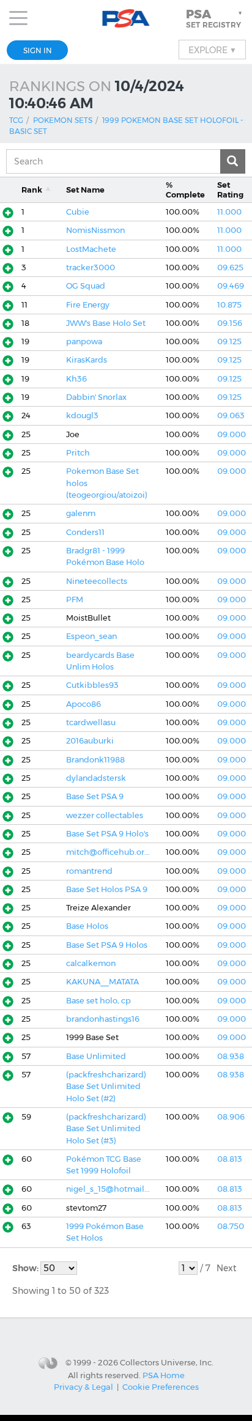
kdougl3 (82, 415)
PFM (74, 599)
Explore (212, 49)
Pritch (78, 452)
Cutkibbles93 (92, 685)
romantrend (89, 871)
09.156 (229, 323)
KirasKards (86, 359)
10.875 (229, 304)
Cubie (77, 211)
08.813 (229, 1159)
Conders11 (85, 532)
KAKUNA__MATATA (102, 981)
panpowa (84, 341)
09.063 (231, 415)
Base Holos (87, 926)
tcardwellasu (91, 722)
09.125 (229, 341)
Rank (31, 189)
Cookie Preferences (160, 1387)
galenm (80, 513)
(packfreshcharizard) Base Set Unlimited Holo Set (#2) (106, 1086)
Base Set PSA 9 (95, 796)
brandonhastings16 (102, 1019)
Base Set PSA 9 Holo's (107, 833)
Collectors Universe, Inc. (166, 1362)
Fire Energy (87, 304)
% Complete (185, 189)
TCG (16, 120)
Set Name (85, 189)
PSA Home (164, 1375)
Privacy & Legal (83, 1387)
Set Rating (230, 189)
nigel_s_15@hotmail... (108, 1189)
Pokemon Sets (62, 120)
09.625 (230, 267)
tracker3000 (90, 267)
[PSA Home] (126, 18)
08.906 (231, 1116)
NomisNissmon (95, 230)
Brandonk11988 (95, 759)
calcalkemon (91, 963)
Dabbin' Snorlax (96, 397)
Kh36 (76, 378)
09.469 (230, 285)
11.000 (229, 211)
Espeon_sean (91, 636)
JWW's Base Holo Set (106, 323)
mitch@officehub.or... (108, 852)
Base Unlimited (96, 1056)
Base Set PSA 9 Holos (106, 945)
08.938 (230, 1056)
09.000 (231, 434)
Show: (26, 1268)
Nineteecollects (96, 581)
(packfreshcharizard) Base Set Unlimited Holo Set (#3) (106, 1128)
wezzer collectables (104, 815)
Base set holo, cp (98, 1000)
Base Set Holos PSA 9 (106, 889)
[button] (215, 18)
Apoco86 (83, 704)
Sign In (37, 50)
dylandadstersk (96, 778)
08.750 (230, 1226)
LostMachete (91, 249)
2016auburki (90, 740)
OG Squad (85, 285)
